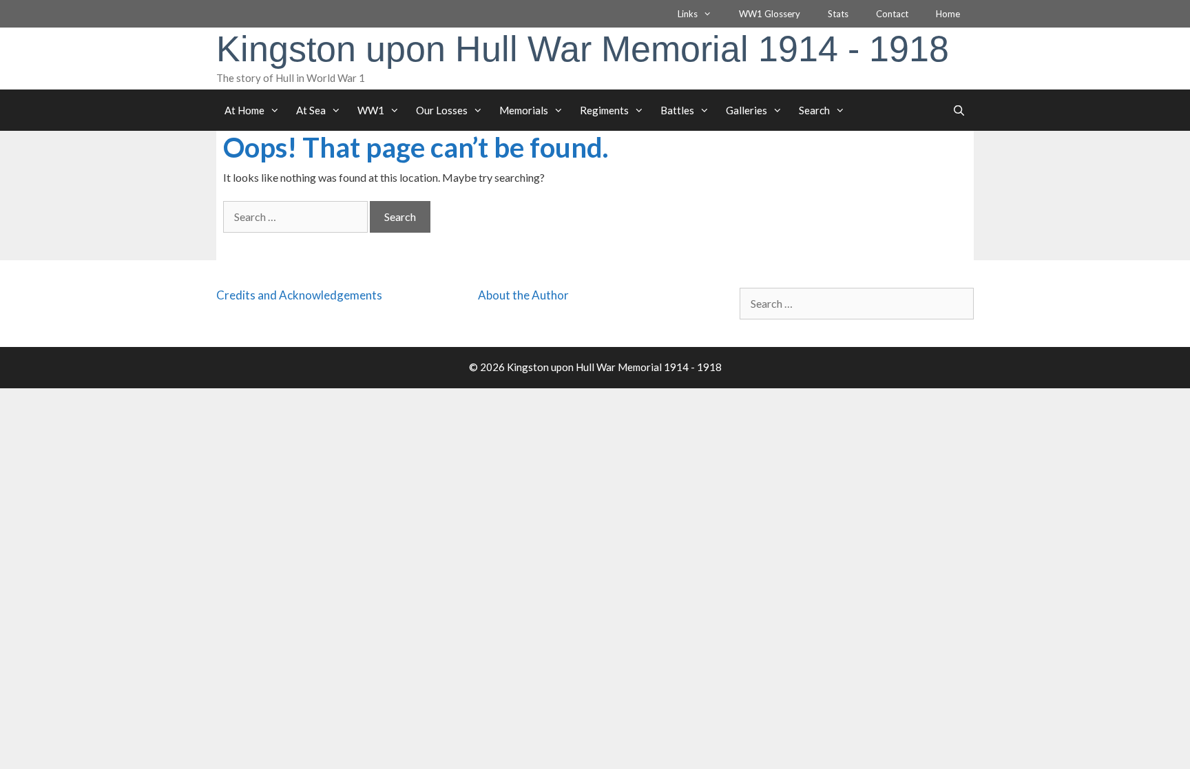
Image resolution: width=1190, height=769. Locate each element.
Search (814, 110)
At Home (244, 110)
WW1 (370, 110)
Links (688, 13)
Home (948, 13)
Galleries (746, 110)
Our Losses (442, 110)
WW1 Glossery (769, 13)
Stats (838, 13)
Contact (892, 13)
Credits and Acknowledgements (299, 295)
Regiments (604, 110)
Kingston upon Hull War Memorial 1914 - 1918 (582, 49)
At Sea (311, 110)
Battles (677, 110)
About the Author (523, 295)
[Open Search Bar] (959, 110)
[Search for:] (296, 216)
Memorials (523, 110)
